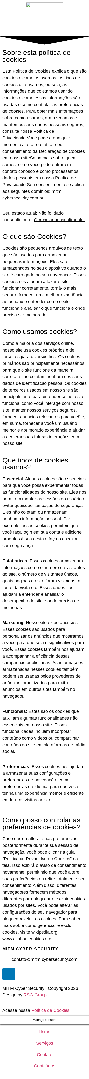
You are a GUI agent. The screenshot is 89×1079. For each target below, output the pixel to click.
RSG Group (35, 994)
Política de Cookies (50, 1010)
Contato (44, 1054)
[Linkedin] (8, 974)
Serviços (44, 1043)
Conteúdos (44, 1065)
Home (44, 1031)
